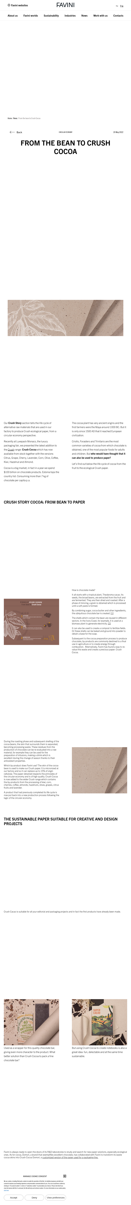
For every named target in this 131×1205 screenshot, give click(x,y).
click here (6, 1190)
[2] (109, 623)
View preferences (56, 1197)
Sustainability (51, 15)
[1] (112, 613)
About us (13, 15)
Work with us (100, 15)
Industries (70, 15)
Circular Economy (65, 132)
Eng (121, 5)
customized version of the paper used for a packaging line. (70, 1157)
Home (10, 118)
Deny (34, 1197)
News (84, 15)
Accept (13, 1197)
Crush (11, 449)
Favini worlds (30, 15)
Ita (117, 5)
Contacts (118, 15)
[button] (64, 1176)
